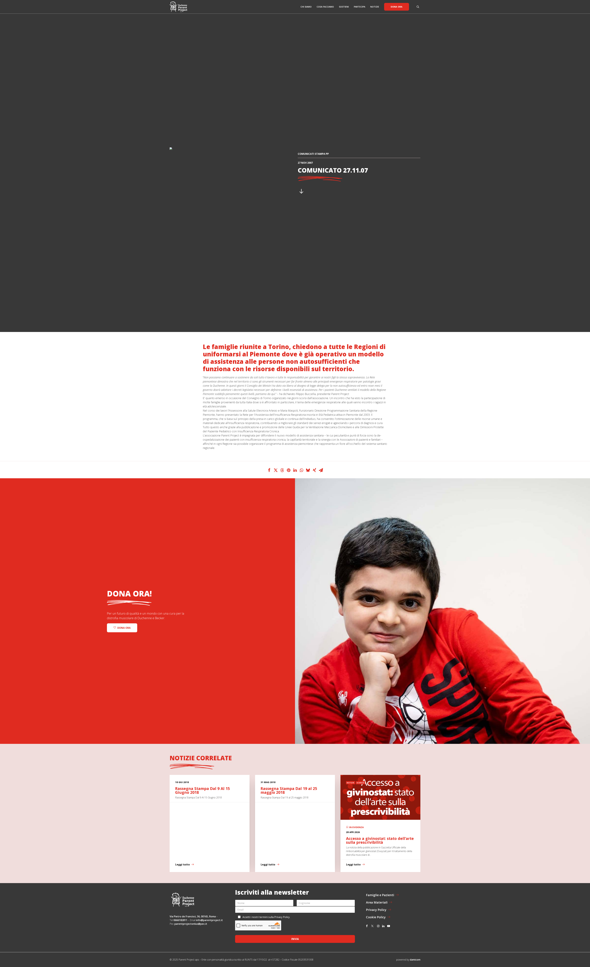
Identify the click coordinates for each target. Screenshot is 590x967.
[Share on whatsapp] (301, 470)
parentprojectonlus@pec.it (191, 924)
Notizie (374, 6)
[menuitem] (306, 7)
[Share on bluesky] (308, 470)
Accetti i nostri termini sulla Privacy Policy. (266, 917)
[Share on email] (321, 470)
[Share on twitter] (276, 470)
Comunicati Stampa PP (313, 154)
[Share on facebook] (269, 470)
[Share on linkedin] (295, 470)
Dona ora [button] (124, 628)
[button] (418, 7)
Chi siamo (306, 6)
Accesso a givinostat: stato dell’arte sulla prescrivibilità (209, 840)
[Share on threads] (282, 470)
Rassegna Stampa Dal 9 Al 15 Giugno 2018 (373, 790)
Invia (295, 939)
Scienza (189, 782)
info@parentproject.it (209, 920)
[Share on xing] (314, 470)
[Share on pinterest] (288, 470)
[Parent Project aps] (178, 6)
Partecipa (359, 6)
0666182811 (180, 920)
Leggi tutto (182, 864)
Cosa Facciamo (325, 6)
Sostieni (344, 6)
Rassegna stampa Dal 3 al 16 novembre (288, 790)
